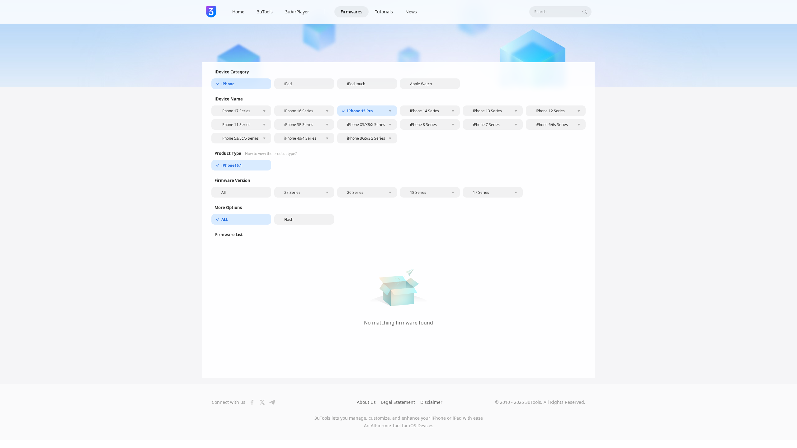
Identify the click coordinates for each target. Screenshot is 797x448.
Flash (288, 219)
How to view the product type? (271, 153)
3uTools (265, 12)
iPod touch (356, 83)
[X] (260, 402)
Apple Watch (421, 83)
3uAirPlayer (297, 12)
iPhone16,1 (231, 165)
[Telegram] (270, 402)
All (223, 192)
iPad (288, 83)
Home (238, 12)
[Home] (211, 11)
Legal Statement (398, 402)
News (411, 12)
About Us (366, 402)
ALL (224, 219)
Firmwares (351, 12)
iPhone (227, 83)
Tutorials (384, 12)
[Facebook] (250, 402)
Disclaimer (431, 402)
